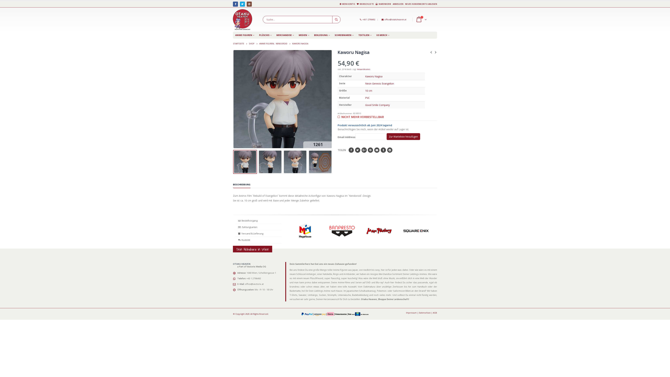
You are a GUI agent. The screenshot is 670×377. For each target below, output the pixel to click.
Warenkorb (385, 4)
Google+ (364, 150)
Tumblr (383, 150)
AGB (435, 312)
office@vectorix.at (254, 284)
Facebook (351, 150)
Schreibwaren (343, 35)
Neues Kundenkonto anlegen (421, 4)
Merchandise (284, 35)
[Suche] (336, 19)
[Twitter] (242, 4)
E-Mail (376, 150)
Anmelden (398, 4)
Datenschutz (425, 312)
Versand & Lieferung (251, 233)
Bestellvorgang (249, 220)
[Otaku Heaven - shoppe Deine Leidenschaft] (242, 19)
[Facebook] (235, 4)
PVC (367, 97)
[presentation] (235, 99)
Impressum (411, 312)
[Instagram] (249, 4)
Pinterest (370, 150)
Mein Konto (348, 4)
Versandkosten (363, 69)
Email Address (346, 137)
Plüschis (264, 35)
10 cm (368, 90)
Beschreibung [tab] (241, 184)
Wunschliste (367, 4)
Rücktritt (245, 240)
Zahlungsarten (249, 227)
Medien (303, 35)
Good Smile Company (377, 105)
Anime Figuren (243, 35)
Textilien (363, 35)
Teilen (342, 150)
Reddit (389, 150)
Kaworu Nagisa (373, 76)
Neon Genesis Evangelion (379, 83)
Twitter (357, 150)
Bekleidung (321, 35)
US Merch (381, 35)
